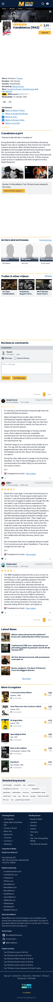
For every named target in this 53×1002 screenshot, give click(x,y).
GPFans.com (8, 881)
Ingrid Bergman (28, 89)
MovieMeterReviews (14, 935)
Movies (12, 9)
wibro (8, 483)
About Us (26, 976)
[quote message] (50, 478)
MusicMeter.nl (9, 891)
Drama (20, 9)
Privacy (45, 976)
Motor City (8, 831)
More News (26, 679)
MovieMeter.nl (9, 884)
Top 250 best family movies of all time (18, 962)
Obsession (8, 844)
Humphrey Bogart (14, 89)
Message (8, 358)
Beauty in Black (36, 819)
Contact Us (16, 976)
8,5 (23, 94)
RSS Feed (31, 978)
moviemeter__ (12, 939)
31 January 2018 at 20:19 (43, 483)
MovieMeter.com (10, 887)
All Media (48, 276)
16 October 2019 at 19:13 (43, 564)
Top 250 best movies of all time (16, 952)
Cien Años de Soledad (38, 844)
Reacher (33, 826)
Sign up (7, 976)
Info (3, 16)
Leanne (33, 829)
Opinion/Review (23, 358)
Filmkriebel (11, 564)
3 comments (6, 348)
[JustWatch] (26, 992)
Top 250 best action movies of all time (18, 965)
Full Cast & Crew (45, 240)
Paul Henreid (7, 91)
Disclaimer (22, 978)
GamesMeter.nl (10, 897)
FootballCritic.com (11, 875)
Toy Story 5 (8, 841)
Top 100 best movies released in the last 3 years (22, 968)
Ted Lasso (34, 832)
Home (4, 9)
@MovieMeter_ (12, 943)
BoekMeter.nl (9, 894)
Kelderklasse (9, 903)
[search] (42, 3)
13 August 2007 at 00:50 (43, 400)
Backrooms (8, 834)
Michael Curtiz (18, 86)
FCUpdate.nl (8, 878)
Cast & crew (13, 16)
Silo (31, 835)
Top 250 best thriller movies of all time (18, 959)
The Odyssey (9, 819)
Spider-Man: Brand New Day (13, 823)
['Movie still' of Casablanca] (12, 172)
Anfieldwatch (9, 907)
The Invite (7, 838)
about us (23, 926)
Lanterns (33, 822)
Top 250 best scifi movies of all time (17, 955)
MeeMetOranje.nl (10, 910)
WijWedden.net (9, 900)
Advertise (36, 976)
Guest (9, 352)
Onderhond (11, 400)
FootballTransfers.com (12, 871)
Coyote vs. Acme (10, 828)
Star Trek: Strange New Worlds (39, 839)
